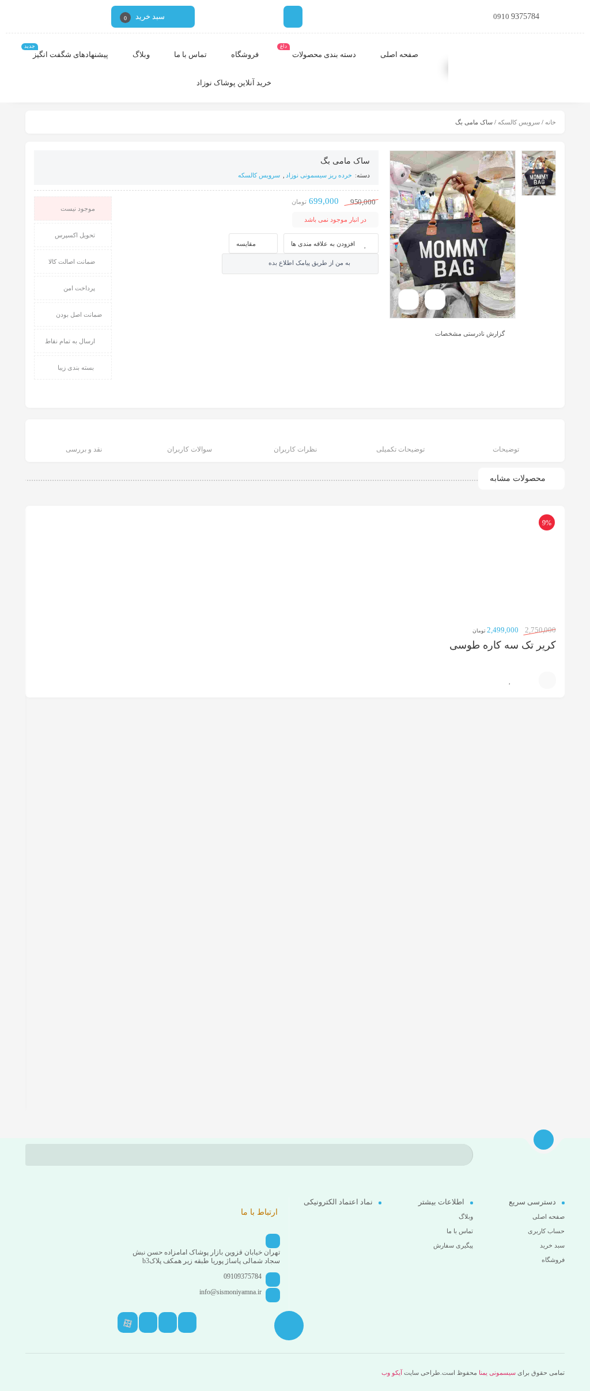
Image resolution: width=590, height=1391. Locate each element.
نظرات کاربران (295, 449)
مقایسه (246, 243)
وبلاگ (466, 1216)
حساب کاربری (546, 1230)
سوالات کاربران (189, 449)
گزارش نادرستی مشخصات (470, 332)
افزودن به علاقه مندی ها (323, 243)
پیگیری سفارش (453, 1245)
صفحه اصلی (548, 1216)
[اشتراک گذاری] (435, 299)
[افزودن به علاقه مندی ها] (510, 680)
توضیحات (506, 449)
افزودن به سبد (547, 680)
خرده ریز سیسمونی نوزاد (319, 175)
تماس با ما (460, 1230)
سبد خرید (552, 1245)
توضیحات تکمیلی (400, 449)
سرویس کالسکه (519, 122)
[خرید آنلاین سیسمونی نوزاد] (516, 69)
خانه (550, 122)
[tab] (506, 442)
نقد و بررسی (84, 449)
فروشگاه (553, 1259)
